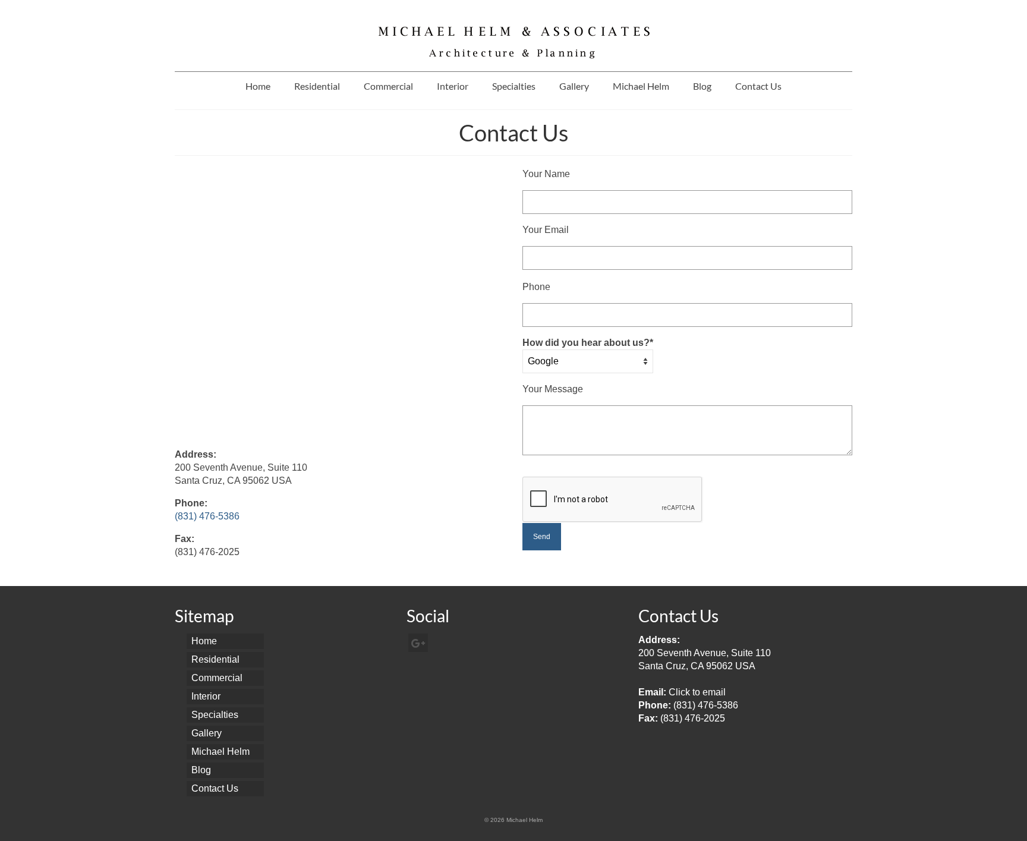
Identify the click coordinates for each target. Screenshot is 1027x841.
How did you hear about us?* (587, 343)
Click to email (697, 692)
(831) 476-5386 (207, 516)
